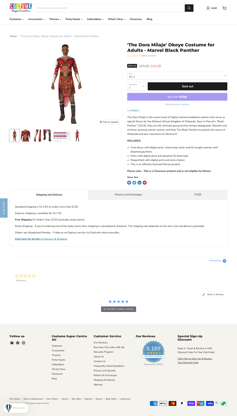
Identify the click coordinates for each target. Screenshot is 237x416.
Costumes (16, 19)
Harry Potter (52, 398)
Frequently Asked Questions (109, 366)
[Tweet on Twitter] (134, 183)
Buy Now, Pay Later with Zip (109, 347)
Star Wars (76, 398)
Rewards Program (103, 352)
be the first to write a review (119, 309)
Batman (88, 398)
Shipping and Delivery (49, 194)
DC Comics (15, 398)
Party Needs (73, 19)
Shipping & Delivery (104, 380)
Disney (99, 398)
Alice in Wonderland (33, 398)
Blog (149, 19)
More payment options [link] (177, 104)
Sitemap (98, 384)
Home (13, 36)
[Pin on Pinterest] (145, 183)
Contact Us (99, 361)
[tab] (213, 294)
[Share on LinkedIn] (139, 183)
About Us (99, 356)
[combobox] (110, 8)
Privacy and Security (105, 370)
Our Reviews (101, 342)
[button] (4, 208)
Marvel (65, 398)
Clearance (136, 19)
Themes (54, 19)
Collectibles (94, 19)
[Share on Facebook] (129, 183)
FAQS (197, 194)
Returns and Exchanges (128, 194)
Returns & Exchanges (105, 375)
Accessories (35, 19)
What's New (116, 19)
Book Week (111, 398)
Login (214, 8)
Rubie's (135, 110)
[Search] (189, 8)
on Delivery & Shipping (41, 239)
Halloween (125, 398)
